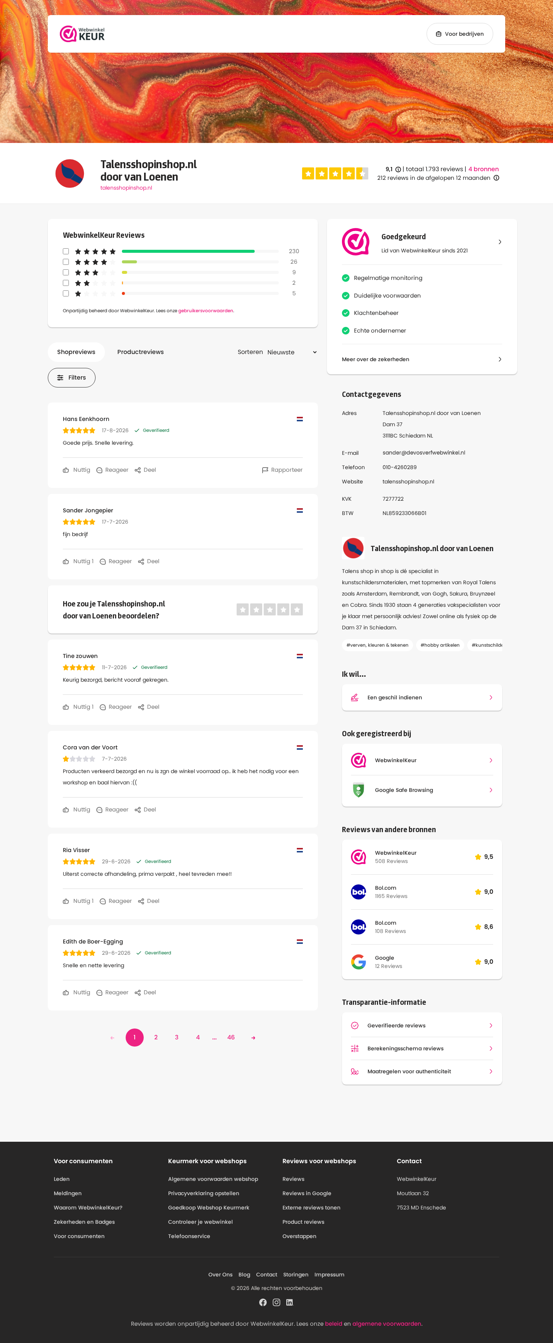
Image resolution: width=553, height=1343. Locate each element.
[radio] (308, 173)
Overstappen (299, 1236)
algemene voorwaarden (386, 1324)
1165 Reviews (391, 896)
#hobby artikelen (440, 645)
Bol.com (386, 888)
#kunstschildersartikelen (499, 645)
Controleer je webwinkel (200, 1222)
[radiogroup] (335, 173)
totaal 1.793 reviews (434, 169)
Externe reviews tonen (311, 1207)
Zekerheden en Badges (84, 1222)
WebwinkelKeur (395, 853)
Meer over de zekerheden (375, 359)
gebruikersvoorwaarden (205, 310)
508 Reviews (391, 861)
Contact (266, 1274)
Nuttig (81, 470)
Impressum (329, 1274)
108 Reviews (390, 931)
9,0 (488, 891)
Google (384, 958)
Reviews (293, 1179)
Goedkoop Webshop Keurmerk (208, 1207)
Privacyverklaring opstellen (203, 1193)
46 (231, 1037)
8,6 (488, 926)
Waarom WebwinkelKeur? (88, 1207)
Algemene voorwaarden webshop (213, 1179)
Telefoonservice (189, 1236)
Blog (244, 1274)
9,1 (393, 169)
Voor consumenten (79, 1236)
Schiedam (412, 435)
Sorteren (250, 352)
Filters (77, 377)
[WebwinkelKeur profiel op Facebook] (263, 1301)
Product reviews (303, 1222)
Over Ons (220, 1274)
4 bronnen (483, 169)
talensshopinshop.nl (126, 187)
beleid (333, 1324)
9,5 (488, 856)
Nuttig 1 (83, 561)
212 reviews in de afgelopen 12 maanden (434, 178)
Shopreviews (76, 352)
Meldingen (68, 1193)
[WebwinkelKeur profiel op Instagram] (276, 1301)
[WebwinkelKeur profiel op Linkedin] (290, 1301)
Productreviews (140, 352)
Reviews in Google (307, 1193)
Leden (62, 1179)
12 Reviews (388, 966)
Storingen (295, 1274)
